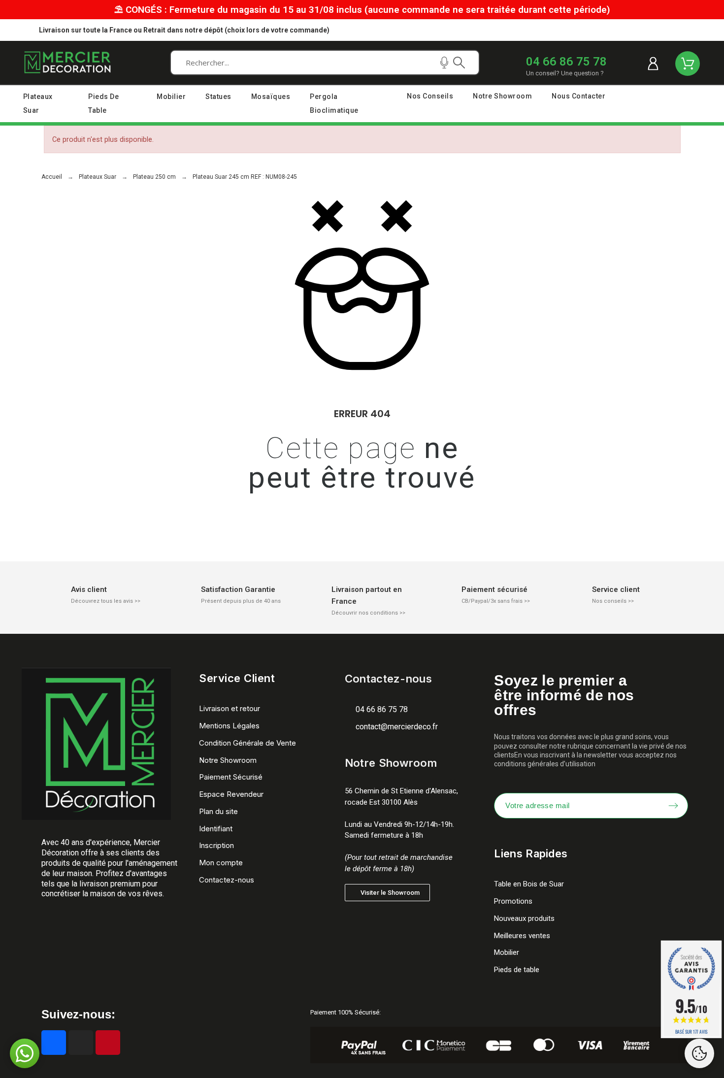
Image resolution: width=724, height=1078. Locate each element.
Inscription (216, 845)
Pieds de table (516, 969)
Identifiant (215, 828)
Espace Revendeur (231, 794)
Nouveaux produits (524, 918)
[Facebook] (53, 1042)
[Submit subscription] (673, 806)
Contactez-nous (226, 879)
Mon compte (221, 862)
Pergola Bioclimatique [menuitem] (334, 103)
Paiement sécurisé (494, 589)
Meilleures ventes (522, 935)
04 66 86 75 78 (566, 61)
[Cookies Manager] (699, 1053)
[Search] (459, 62)
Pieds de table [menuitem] (103, 103)
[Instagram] (80, 1042)
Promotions (513, 901)
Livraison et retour (229, 708)
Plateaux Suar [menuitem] (38, 103)
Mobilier (506, 952)
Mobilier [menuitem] (171, 96)
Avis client (89, 589)
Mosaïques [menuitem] (271, 96)
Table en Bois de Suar (529, 884)
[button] (387, 892)
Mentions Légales (229, 725)
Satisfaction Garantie (238, 589)
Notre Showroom (228, 760)
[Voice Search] (444, 62)
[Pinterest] (108, 1042)
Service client (616, 589)
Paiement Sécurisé (231, 777)
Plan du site (218, 811)
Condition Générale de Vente (247, 743)
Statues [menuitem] (218, 96)
